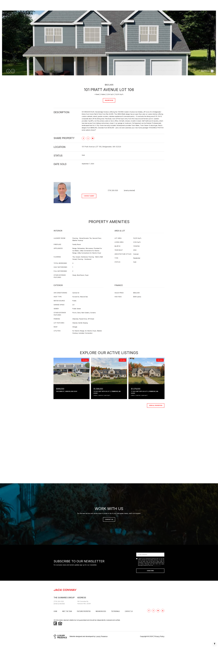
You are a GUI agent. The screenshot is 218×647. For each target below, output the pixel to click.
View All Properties (155, 405)
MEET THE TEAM (67, 611)
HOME (55, 611)
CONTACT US (129, 611)
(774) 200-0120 (113, 190)
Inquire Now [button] (109, 100)
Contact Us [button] (109, 519)
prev (8, 71)
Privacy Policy (156, 565)
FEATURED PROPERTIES (84, 611)
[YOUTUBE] (158, 610)
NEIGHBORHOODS (101, 611)
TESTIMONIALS (115, 611)
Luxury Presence (101, 636)
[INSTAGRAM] (153, 610)
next (13, 71)
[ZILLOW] (162, 610)
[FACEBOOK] (149, 610)
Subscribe (150, 570)
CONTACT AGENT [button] (89, 196)
